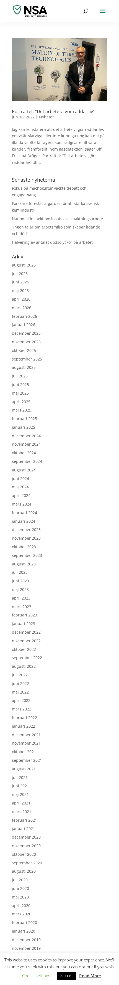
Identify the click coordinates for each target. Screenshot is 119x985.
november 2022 (26, 640)
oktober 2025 (24, 350)
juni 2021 (20, 785)
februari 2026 (24, 316)
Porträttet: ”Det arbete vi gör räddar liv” (53, 111)
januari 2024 (23, 521)
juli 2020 (20, 879)
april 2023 (21, 598)
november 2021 (26, 743)
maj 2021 (20, 794)
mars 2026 (21, 307)
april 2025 (21, 401)
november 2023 (26, 538)
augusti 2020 (24, 871)
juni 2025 (20, 384)
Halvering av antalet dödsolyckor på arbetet (52, 242)
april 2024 (21, 495)
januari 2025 (23, 427)
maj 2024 (20, 486)
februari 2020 (24, 922)
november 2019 (26, 948)
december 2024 (26, 435)
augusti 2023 (24, 564)
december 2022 (26, 632)
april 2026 (21, 299)
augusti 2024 (24, 470)
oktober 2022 (24, 649)
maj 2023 (20, 589)
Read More (90, 975)
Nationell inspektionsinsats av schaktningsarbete (57, 218)
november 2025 (26, 341)
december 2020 (26, 837)
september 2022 (27, 657)
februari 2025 (24, 418)
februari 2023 (24, 615)
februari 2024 (24, 512)
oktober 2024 (24, 452)
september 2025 (27, 359)
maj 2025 (20, 393)
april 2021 (21, 803)
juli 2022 (20, 674)
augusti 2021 (24, 768)
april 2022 (21, 700)
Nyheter (46, 117)
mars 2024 (21, 504)
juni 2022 (20, 683)
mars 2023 (21, 606)
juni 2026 (20, 282)
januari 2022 (23, 726)
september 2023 (27, 555)
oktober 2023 (24, 546)
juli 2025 (20, 376)
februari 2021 (24, 820)
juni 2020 (20, 888)
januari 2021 (23, 828)
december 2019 (26, 939)
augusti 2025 (24, 367)
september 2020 (27, 862)
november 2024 (26, 444)
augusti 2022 (24, 666)
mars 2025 (21, 410)
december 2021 (26, 734)
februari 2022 (24, 717)
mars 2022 (21, 709)
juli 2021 (20, 777)
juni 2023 (20, 580)
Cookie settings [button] (36, 975)
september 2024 (27, 461)
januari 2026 (23, 324)
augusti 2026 (24, 265)
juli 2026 (20, 273)
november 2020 (26, 845)
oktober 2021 (24, 751)
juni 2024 (20, 478)
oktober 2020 (24, 854)
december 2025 (26, 333)
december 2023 (26, 529)
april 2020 (21, 905)
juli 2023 (20, 572)
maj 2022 (20, 692)
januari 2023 (23, 623)
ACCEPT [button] (66, 975)
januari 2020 (23, 931)
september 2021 (27, 760)
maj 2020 (20, 897)
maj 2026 (20, 290)
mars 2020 (21, 914)
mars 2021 (21, 811)
